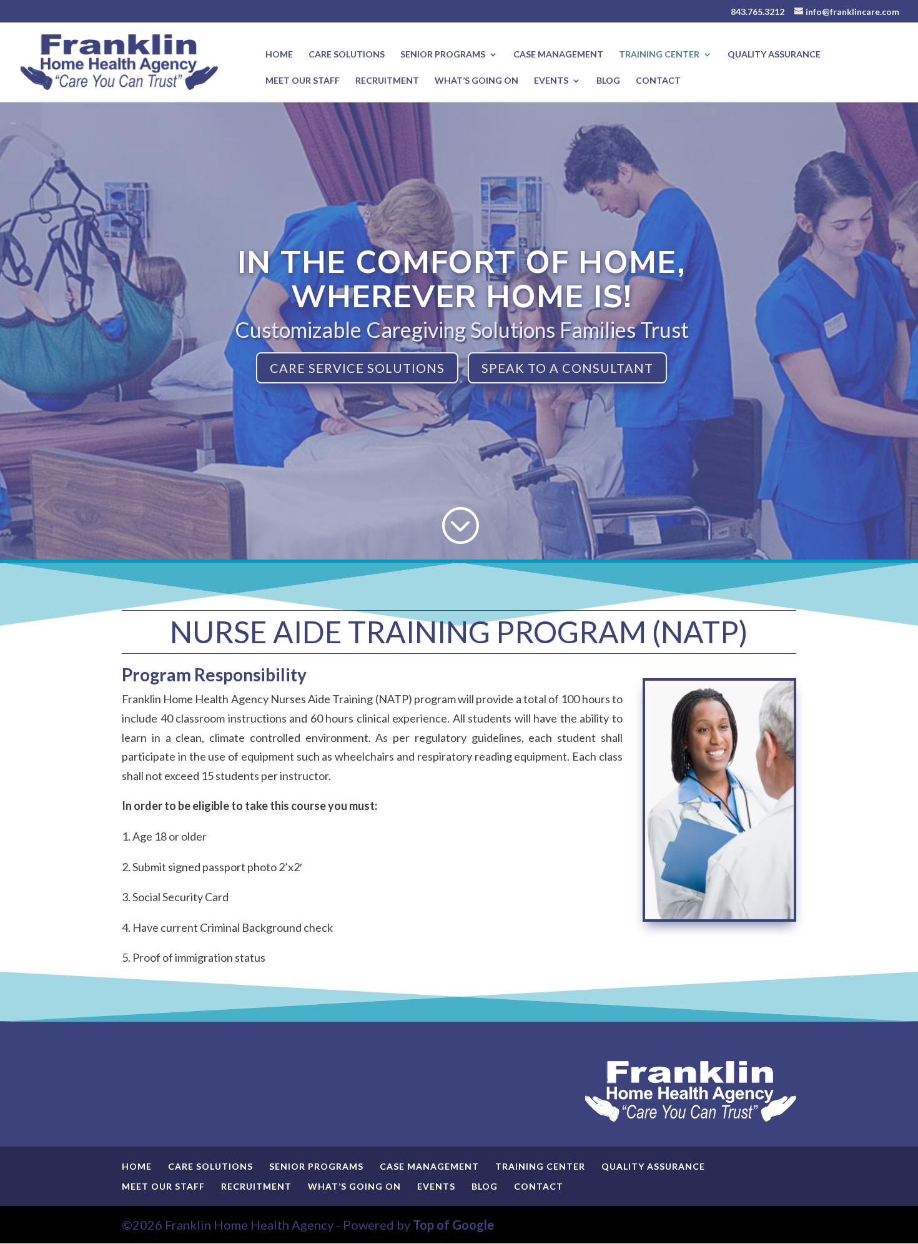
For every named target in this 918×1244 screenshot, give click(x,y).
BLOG (608, 81)
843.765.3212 (757, 11)
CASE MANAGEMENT (558, 54)
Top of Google (453, 1224)
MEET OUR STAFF (302, 81)
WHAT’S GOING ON (476, 81)
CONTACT (658, 81)
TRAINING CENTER (659, 54)
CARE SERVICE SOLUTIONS (357, 367)
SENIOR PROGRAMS (442, 54)
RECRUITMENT (387, 81)
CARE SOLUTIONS (346, 54)
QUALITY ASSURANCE (774, 54)
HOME (279, 54)
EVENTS (551, 81)
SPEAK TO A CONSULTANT (567, 367)
